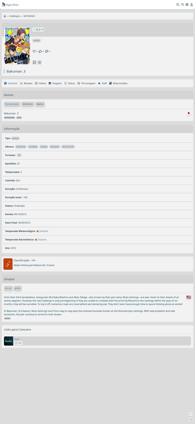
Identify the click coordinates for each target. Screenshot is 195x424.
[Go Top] (190, 414)
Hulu (16, 339)
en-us (8, 288)
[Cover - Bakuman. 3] (17, 46)
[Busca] (178, 4)
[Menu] (182, 4)
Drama (44, 146)
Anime (37, 40)
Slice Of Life (68, 146)
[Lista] (40, 62)
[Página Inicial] (4, 16)
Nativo (40, 104)
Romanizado (12, 104)
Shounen (54, 146)
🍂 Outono (42, 231)
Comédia (33, 146)
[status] (34, 62)
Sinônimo (28, 104)
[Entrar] (191, 4)
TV (19, 155)
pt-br (17, 288)
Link (20, 343)
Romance (20, 146)
